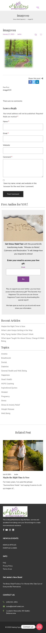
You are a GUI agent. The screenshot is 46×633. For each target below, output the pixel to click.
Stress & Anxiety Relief (10, 405)
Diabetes (5, 366)
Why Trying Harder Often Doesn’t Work (17, 334)
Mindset (4, 392)
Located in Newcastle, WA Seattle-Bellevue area (18, 612)
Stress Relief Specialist (19, 19)
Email (6, 133)
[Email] (39, 627)
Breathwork (6, 358)
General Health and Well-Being (14, 371)
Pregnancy (5, 396)
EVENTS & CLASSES (10, 548)
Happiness (5, 375)
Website (6, 145)
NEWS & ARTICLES (9, 545)
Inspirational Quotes (9, 388)
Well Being (5, 413)
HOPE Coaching (7, 383)
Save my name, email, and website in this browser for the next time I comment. (20, 185)
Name (6, 121)
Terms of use (7, 569)
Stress (3, 400)
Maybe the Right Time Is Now (13, 326)
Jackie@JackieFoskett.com (15, 606)
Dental (4, 362)
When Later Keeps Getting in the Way (16, 330)
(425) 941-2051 (12, 602)
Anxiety (4, 354)
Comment (7, 157)
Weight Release (7, 409)
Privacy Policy (8, 566)
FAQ (4, 563)
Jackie (18, 34)
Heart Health (6, 379)
